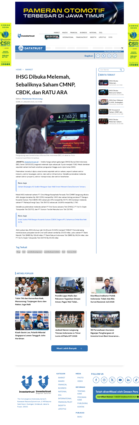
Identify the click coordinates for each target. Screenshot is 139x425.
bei (24, 252)
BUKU (79, 417)
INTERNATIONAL (65, 398)
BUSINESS (62, 388)
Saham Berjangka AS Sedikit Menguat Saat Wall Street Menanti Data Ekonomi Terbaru (52, 187)
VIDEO (80, 381)
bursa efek (71, 252)
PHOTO (80, 377)
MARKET (61, 377)
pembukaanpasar (35, 252)
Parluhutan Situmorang (32, 99)
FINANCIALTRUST (65, 402)
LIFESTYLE (62, 409)
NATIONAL (62, 391)
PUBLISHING (82, 403)
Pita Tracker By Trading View (112, 51)
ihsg (18, 252)
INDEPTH (62, 405)
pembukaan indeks (52, 252)
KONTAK (80, 407)
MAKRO (61, 381)
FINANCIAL (62, 384)
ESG (59, 395)
